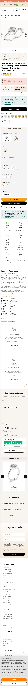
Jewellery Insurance (7, 573)
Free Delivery (5, 567)
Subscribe (14, 554)
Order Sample (10, 207)
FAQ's (4, 645)
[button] (14, 116)
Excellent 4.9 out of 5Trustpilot (14, 5)
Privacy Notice (6, 550)
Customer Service (7, 653)
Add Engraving (6, 194)
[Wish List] (16, 10)
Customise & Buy (14, 109)
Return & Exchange (7, 569)
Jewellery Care (6, 623)
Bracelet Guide (6, 602)
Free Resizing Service (8, 582)
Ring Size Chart (6, 625)
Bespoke (4, 575)
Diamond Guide (6, 598)
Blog (3, 612)
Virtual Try (5, 643)
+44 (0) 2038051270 (7, 655)
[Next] (25, 476)
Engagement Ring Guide (8, 589)
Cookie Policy (15, 672)
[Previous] (2, 476)
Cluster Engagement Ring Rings (8, 321)
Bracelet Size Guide (7, 627)
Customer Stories (7, 614)
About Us (4, 634)
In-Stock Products (9, 102)
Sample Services (6, 580)
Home (2, 15)
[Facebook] (24, 653)
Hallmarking (5, 621)
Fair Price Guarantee (7, 641)
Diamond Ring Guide (7, 596)
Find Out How (14, 345)
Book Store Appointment (14, 203)
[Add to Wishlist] (22, 207)
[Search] (14, 10)
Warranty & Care (6, 571)
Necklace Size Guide (7, 604)
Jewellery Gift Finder (7, 618)
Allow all (14, 679)
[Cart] (19, 10)
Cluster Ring (17, 15)
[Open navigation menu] (24, 10)
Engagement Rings (9, 15)
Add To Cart (14, 199)
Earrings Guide (6, 592)
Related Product (14, 458)
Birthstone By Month (7, 616)
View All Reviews (14, 451)
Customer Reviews (7, 637)
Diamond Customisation (14, 128)
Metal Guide (5, 600)
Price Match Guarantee (21, 93)
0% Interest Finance (7, 578)
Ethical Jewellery (6, 639)
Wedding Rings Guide (8, 594)
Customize (13, 683)
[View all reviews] (6, 75)
